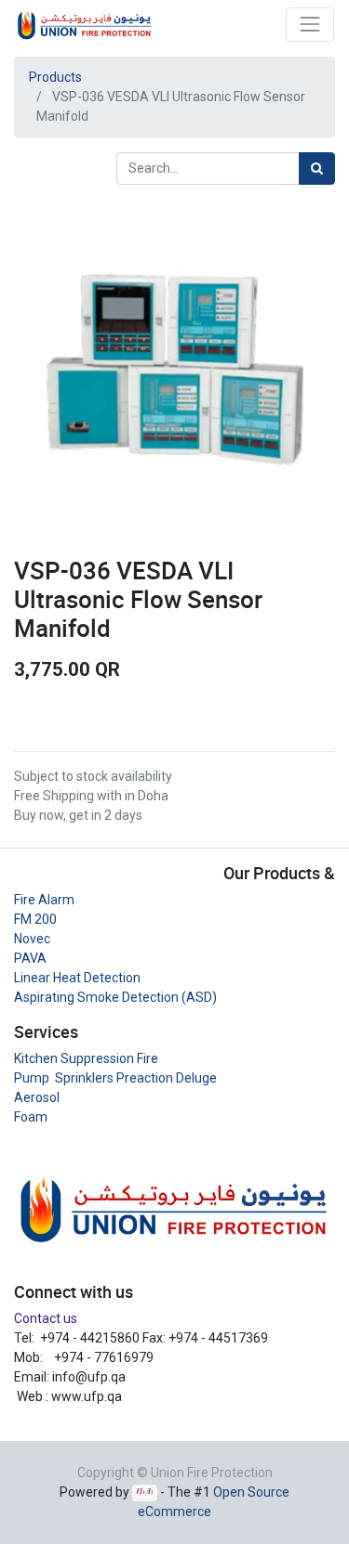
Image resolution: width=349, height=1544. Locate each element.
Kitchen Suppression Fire (86, 1058)
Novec (32, 938)
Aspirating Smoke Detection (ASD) (115, 997)
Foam (30, 1116)
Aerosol (37, 1097)
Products (55, 77)
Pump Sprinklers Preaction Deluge (115, 1077)
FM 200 (35, 919)
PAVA (30, 958)
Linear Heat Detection (77, 977)
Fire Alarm (44, 899)
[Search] (317, 168)
